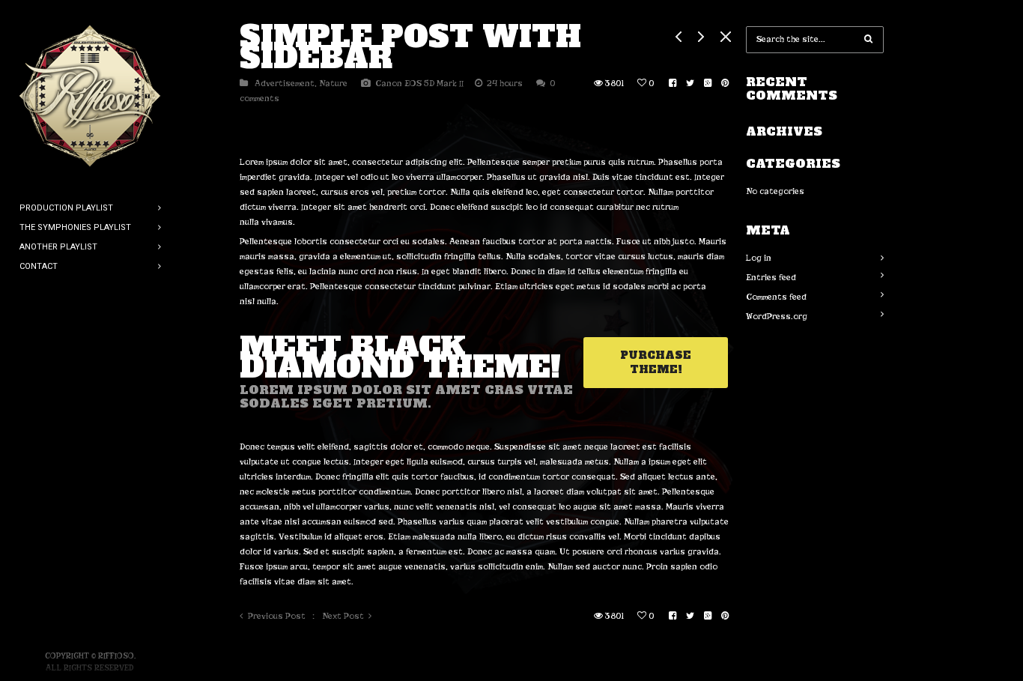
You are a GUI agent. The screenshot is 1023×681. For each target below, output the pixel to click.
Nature (333, 83)
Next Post (343, 616)
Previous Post (277, 616)
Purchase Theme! (655, 362)
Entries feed (771, 277)
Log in (758, 257)
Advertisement (285, 83)
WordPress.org (776, 316)
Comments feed (776, 296)
